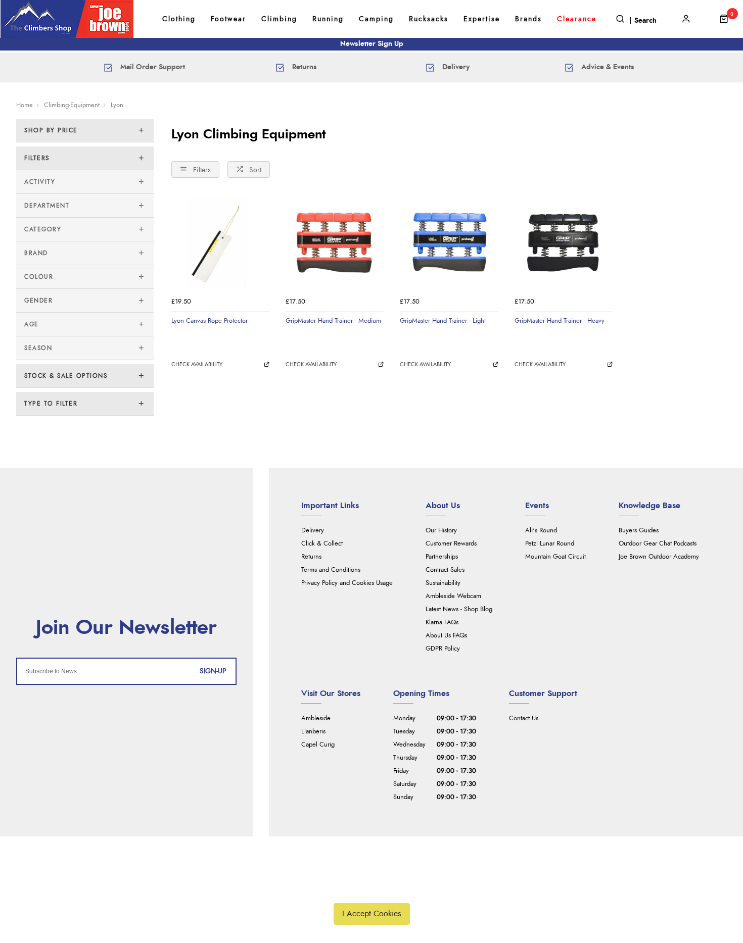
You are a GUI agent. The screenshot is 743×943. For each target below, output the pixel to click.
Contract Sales (445, 570)
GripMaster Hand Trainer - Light (443, 320)
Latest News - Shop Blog (459, 609)
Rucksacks (428, 19)
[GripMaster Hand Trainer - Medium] (335, 243)
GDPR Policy (443, 649)
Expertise (481, 19)
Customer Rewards (451, 543)
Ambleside (316, 718)
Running (328, 19)
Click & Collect (322, 543)
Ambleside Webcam (453, 596)
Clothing (179, 19)
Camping (376, 19)
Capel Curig (318, 744)
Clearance (576, 19)
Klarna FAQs (442, 622)
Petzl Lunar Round (549, 543)
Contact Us (523, 718)
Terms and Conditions (330, 570)
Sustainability (443, 583)
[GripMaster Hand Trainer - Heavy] (564, 243)
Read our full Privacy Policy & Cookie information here (371, 890)
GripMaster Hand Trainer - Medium (333, 320)
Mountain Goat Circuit (555, 557)
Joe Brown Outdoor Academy (659, 557)
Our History (441, 530)
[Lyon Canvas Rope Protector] (220, 243)
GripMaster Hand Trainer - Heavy (560, 320)
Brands (528, 19)
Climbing (279, 19)
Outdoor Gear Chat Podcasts (657, 543)
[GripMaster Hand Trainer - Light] (449, 243)
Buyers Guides (639, 530)
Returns (311, 557)
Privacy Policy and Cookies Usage (347, 583)
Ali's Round (541, 530)
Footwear (228, 19)
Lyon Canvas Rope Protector (209, 320)
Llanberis (313, 731)
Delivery (312, 530)
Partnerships (442, 557)
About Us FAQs (446, 635)
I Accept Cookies (371, 914)
